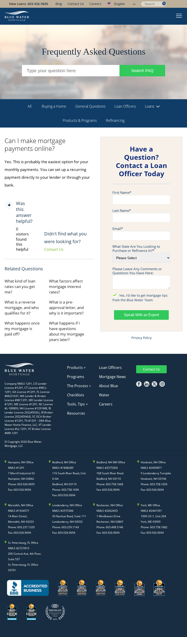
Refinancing (115, 120)
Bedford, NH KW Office (110, 462)
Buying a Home (54, 106)
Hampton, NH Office (21, 462)
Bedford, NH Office (64, 462)
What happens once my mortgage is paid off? (22, 328)
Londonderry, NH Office (67, 505)
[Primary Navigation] (179, 16)
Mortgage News (112, 376)
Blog (58, 4)
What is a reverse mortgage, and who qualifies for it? (22, 307)
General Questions (90, 106)
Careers (95, 4)
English (119, 4)
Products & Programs (80, 120)
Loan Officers (125, 106)
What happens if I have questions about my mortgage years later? (66, 331)
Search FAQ (142, 70)
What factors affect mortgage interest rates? (66, 286)
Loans (149, 106)
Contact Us (76, 4)
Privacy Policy (141, 338)
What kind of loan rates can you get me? (20, 286)
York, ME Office (150, 505)
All (30, 106)
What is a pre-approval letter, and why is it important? (66, 307)
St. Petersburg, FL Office (23, 543)
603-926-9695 (38, 4)
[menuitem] (59, 3)
